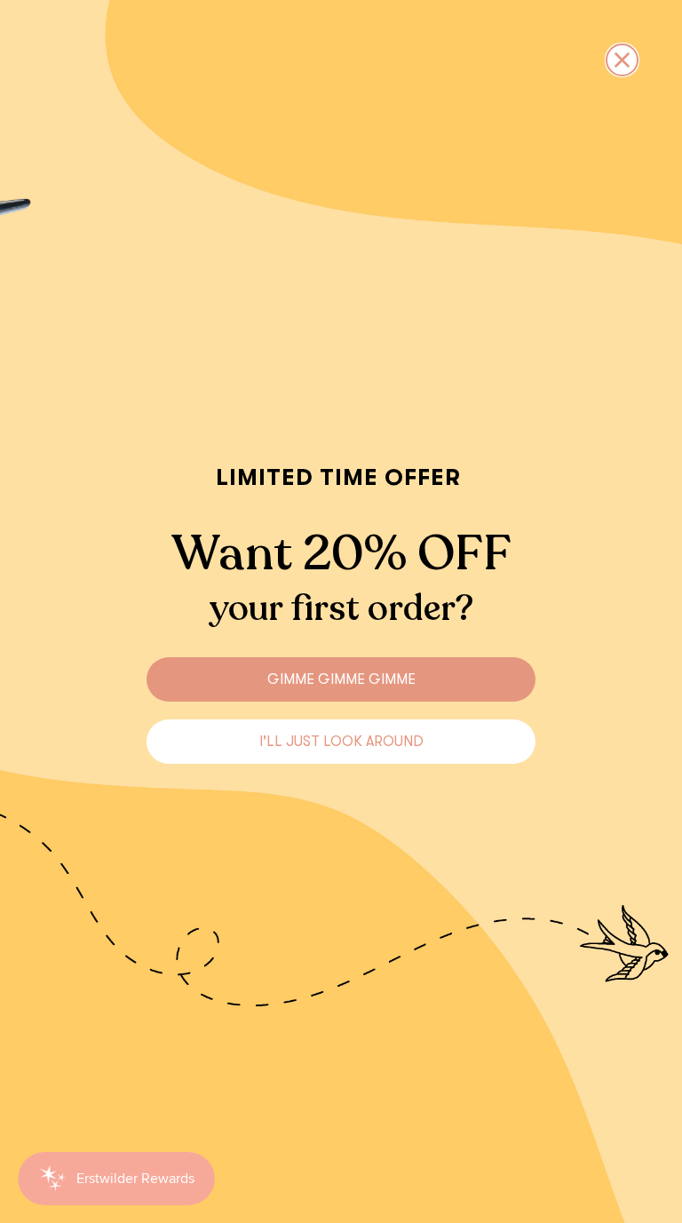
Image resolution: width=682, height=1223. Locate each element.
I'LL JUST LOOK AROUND (341, 742)
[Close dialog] (622, 59)
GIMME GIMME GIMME (341, 679)
